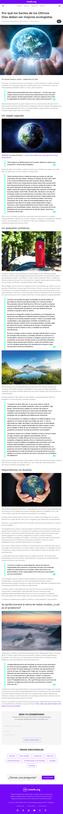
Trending (19, 6)
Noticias (26, 6)
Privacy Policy (31, 806)
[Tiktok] (29, 810)
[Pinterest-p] (45, 810)
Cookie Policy (43, 806)
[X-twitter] (40, 810)
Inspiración (34, 6)
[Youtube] (34, 810)
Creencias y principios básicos (10, 21)
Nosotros (42, 6)
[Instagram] (18, 810)
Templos (52, 761)
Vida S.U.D (50, 756)
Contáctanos (20, 806)
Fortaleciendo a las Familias (34, 761)
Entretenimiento (14, 761)
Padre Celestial (23, 21)
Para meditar (24, 756)
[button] (3, 5)
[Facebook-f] (23, 810)
